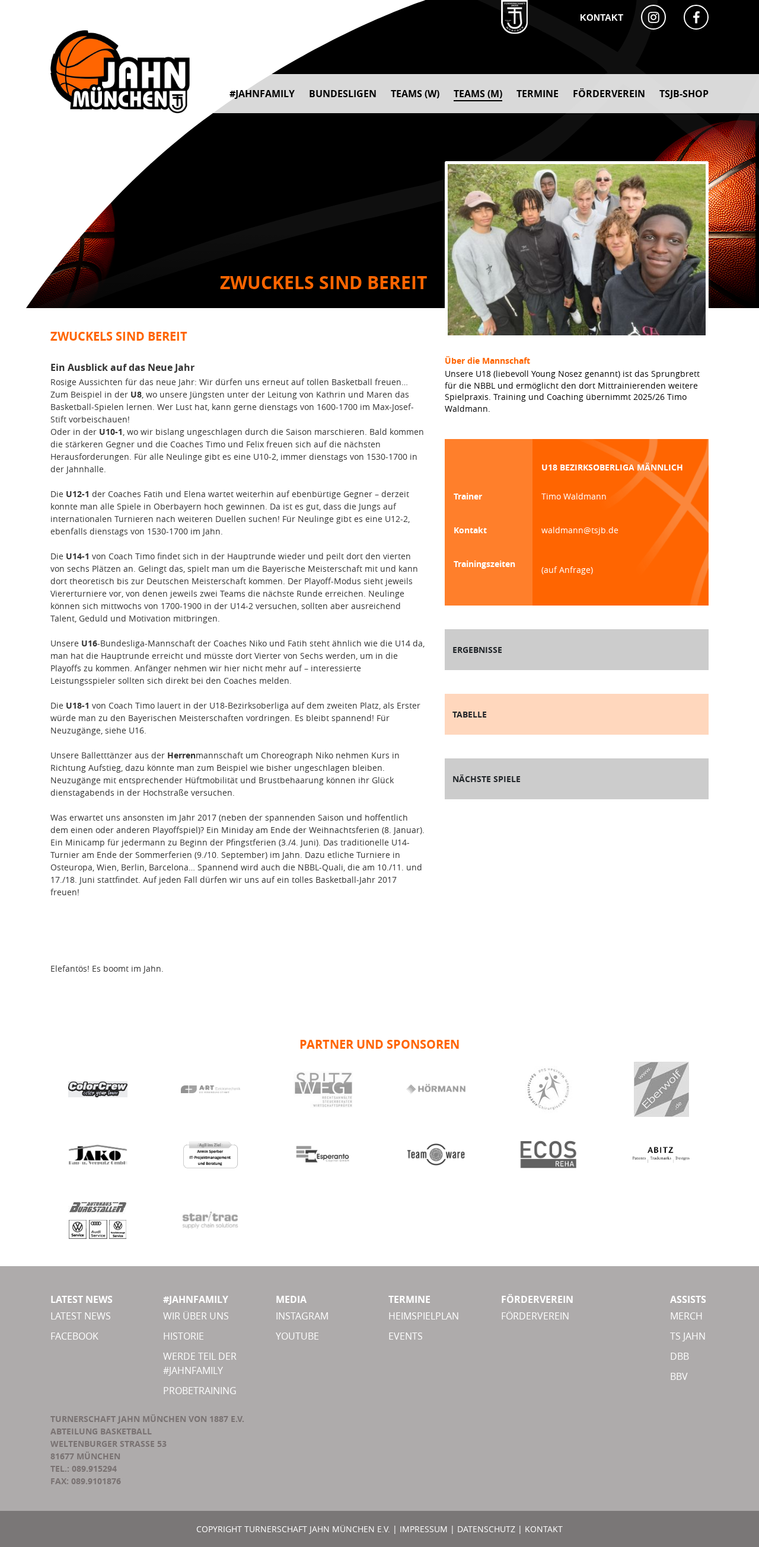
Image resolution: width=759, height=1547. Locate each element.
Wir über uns (196, 1315)
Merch (686, 1315)
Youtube (297, 1336)
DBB (679, 1356)
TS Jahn (688, 1336)
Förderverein (535, 1315)
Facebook (74, 1336)
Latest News (80, 1315)
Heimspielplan (423, 1315)
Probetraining (200, 1390)
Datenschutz (486, 1529)
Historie (183, 1336)
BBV (679, 1376)
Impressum (424, 1529)
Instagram (302, 1315)
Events (405, 1336)
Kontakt (601, 17)
